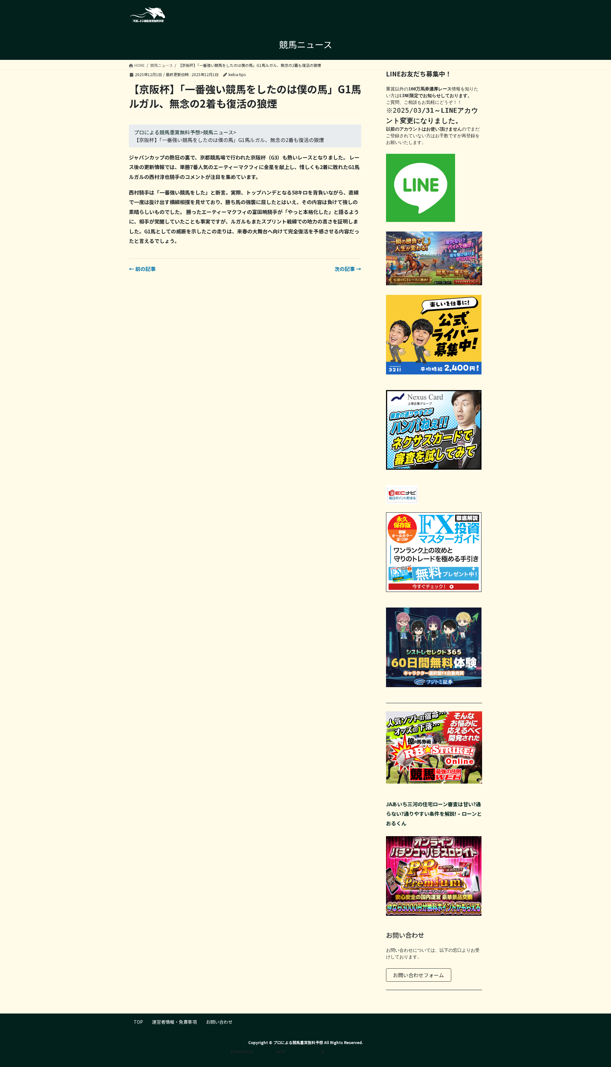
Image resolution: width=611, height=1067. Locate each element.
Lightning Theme (303, 1051)
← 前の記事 (142, 269)
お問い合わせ (219, 1022)
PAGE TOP (592, 1029)
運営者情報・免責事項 (174, 1022)
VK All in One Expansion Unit (353, 1051)
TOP (138, 1022)
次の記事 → (347, 269)
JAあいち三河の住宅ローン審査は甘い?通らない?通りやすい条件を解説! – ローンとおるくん (434, 813)
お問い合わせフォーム (418, 975)
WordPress (264, 1051)
